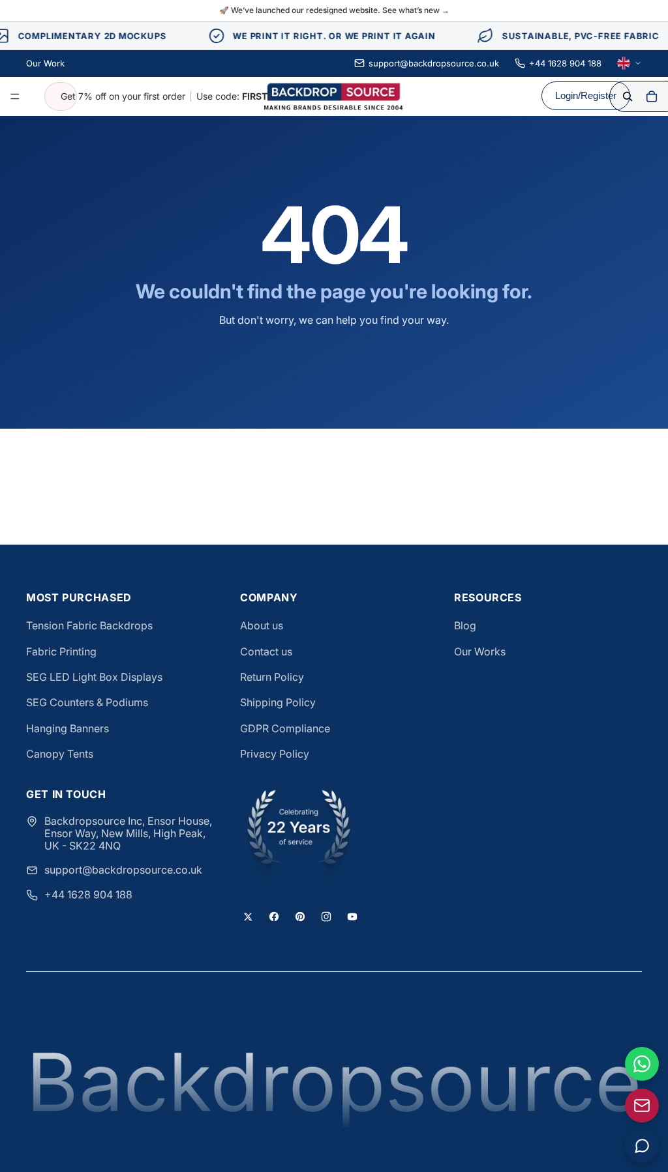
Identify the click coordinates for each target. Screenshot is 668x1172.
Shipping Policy (278, 702)
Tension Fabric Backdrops (89, 625)
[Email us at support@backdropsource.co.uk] (642, 1105)
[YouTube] (352, 916)
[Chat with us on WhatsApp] (642, 1064)
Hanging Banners (67, 728)
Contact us (266, 651)
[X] (248, 916)
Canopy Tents (59, 753)
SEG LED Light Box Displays (94, 676)
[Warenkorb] (652, 96)
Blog (465, 625)
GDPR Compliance (285, 728)
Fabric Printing (61, 651)
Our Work (45, 63)
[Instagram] (326, 916)
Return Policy (272, 676)
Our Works (480, 651)
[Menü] (15, 96)
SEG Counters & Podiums (87, 702)
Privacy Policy (274, 753)
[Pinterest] (300, 916)
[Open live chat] (642, 1146)
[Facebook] (274, 916)
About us (261, 625)
